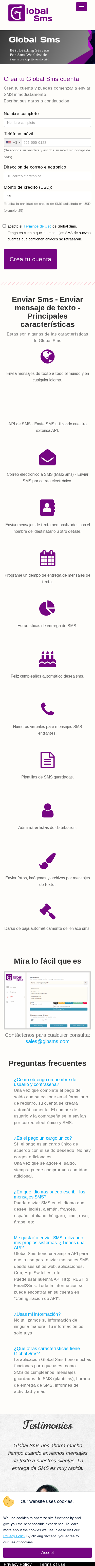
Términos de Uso (37, 226)
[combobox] (13, 142)
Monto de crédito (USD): (28, 187)
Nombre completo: (22, 113)
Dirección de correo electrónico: (35, 167)
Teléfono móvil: (19, 133)
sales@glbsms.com (47, 1041)
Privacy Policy (14, 1536)
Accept (47, 1552)
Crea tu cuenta (30, 259)
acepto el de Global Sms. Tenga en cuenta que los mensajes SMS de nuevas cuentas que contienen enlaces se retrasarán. (49, 232)
